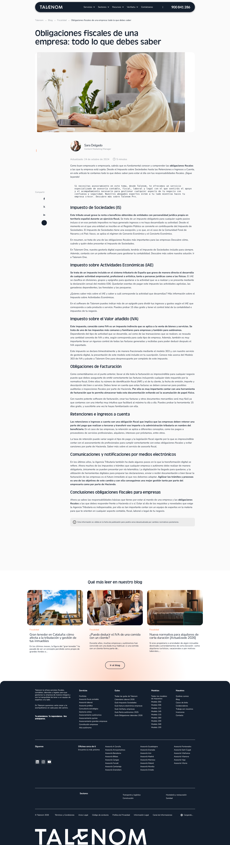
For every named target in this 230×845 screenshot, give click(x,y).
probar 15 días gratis (134, 307)
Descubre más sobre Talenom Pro (116, 196)
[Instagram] (43, 762)
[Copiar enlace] (44, 239)
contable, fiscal (124, 511)
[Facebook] (44, 216)
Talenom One (102, 358)
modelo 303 (163, 351)
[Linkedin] (37, 762)
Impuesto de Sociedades (120, 243)
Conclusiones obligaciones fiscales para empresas (49, 194)
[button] (89, 7)
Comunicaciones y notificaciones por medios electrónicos (48, 185)
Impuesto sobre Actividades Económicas (92, 297)
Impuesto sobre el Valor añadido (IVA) (48, 164)
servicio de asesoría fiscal (142, 446)
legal (146, 511)
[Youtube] (49, 762)
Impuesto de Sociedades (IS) (50, 150)
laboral (137, 511)
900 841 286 (180, 7)
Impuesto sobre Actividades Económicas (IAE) (49, 156)
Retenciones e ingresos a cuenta (48, 176)
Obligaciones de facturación (49, 170)
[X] (44, 223)
